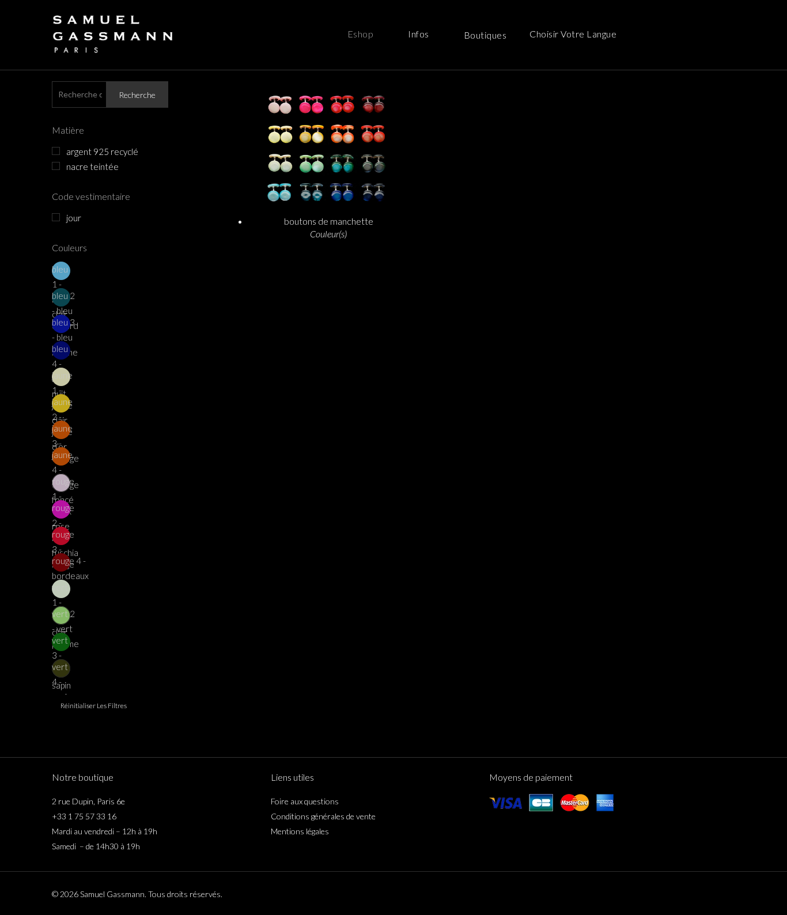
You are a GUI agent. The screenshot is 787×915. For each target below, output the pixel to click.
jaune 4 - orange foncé (61, 457)
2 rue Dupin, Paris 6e (88, 801)
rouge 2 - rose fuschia (61, 510)
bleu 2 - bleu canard (61, 298)
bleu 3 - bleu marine (61, 325)
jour (73, 218)
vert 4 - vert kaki (60, 669)
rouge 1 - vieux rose (61, 484)
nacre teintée (92, 166)
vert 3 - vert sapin (61, 643)
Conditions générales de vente (323, 816)
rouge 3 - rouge (61, 537)
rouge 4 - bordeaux (61, 563)
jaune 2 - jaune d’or (61, 404)
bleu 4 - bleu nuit (60, 351)
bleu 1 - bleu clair (60, 272)
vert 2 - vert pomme (61, 616)
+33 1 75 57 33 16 (84, 816)
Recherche (137, 95)
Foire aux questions (305, 801)
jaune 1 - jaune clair (61, 378)
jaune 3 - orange (61, 431)
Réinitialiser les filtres (93, 705)
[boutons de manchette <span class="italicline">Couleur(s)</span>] (328, 144)
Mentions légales (300, 831)
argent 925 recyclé (102, 151)
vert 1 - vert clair (60, 590)
